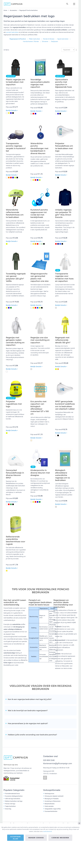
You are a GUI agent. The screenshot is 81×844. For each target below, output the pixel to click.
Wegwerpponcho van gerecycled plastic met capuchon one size (39, 277)
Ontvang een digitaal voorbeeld (54, 796)
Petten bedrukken (34, 39)
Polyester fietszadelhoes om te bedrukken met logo (64, 147)
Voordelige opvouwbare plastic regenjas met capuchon (40, 83)
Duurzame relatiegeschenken (14, 796)
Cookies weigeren (60, 837)
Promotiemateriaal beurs (12, 793)
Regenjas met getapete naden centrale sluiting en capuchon (15, 341)
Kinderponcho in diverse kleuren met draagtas (40, 472)
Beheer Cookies (36, 837)
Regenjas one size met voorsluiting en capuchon (40, 340)
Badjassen (54, 41)
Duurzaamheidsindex (51, 811)
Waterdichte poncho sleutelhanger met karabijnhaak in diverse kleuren (39, 148)
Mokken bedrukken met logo (13, 801)
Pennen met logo (10, 803)
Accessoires (13, 10)
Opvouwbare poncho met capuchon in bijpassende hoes (63, 83)
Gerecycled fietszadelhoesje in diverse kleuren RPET (15, 474)
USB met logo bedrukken (12, 798)
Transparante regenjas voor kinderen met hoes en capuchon (64, 277)
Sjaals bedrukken (62, 39)
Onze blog (8, 809)
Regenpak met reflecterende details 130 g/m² (62, 340)
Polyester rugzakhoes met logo (14, 404)
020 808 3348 (49, 760)
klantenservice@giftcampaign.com (57, 763)
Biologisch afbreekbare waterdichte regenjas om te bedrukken (62, 475)
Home (5, 10)
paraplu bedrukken (12, 32)
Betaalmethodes (49, 803)
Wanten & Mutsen (48, 39)
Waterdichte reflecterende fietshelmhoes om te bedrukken (15, 213)
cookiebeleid (47, 831)
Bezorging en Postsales (52, 798)
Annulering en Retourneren (52, 801)
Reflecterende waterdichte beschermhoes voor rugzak (15, 540)
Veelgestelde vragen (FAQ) (53, 809)
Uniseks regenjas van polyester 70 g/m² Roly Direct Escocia (63, 213)
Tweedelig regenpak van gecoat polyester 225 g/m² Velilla (16, 277)
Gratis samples (49, 806)
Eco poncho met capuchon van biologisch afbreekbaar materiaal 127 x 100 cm (39, 407)
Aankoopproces (49, 793)
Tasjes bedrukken (10, 806)
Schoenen (45, 41)
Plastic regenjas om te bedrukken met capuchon (15, 82)
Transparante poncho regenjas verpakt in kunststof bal (16, 147)
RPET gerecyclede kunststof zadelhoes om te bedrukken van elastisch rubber (65, 405)
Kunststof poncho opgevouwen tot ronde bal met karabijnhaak (39, 213)
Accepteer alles (15, 838)
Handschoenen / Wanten (31, 41)
